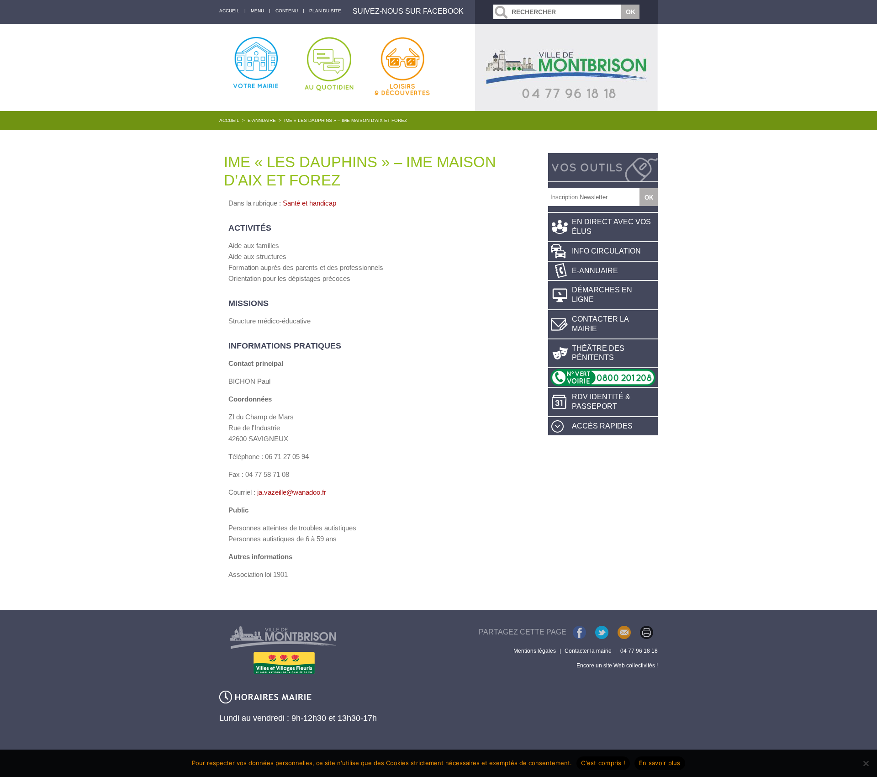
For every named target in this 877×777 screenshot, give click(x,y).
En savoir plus (660, 762)
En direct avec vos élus (611, 226)
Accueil (229, 120)
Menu (257, 10)
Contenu (286, 10)
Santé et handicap (309, 203)
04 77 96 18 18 (639, 651)
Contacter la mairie (600, 324)
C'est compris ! (603, 762)
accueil (229, 10)
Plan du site (325, 10)
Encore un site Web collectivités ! (617, 665)
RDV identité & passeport (601, 401)
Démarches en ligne (602, 294)
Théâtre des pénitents (598, 353)
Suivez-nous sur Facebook (408, 11)
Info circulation (606, 251)
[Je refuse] (865, 763)
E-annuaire (262, 120)
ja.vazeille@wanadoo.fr (291, 492)
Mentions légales (534, 651)
